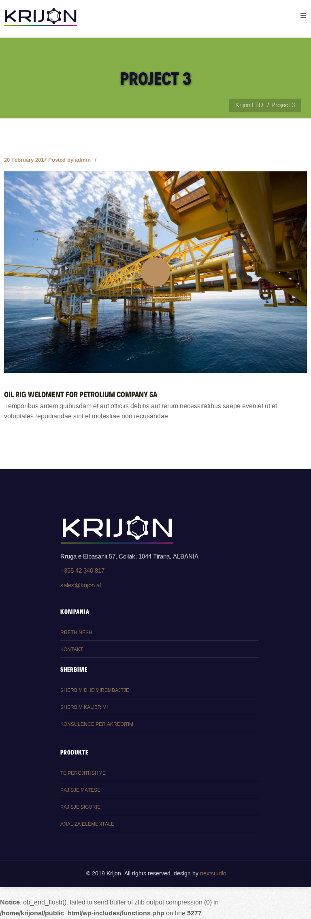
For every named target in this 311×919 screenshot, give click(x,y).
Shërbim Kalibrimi (84, 707)
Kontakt (71, 650)
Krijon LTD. (250, 105)
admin (83, 159)
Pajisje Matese (80, 790)
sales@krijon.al (80, 585)
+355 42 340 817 (82, 571)
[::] (155, 272)
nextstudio (213, 873)
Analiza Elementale (87, 824)
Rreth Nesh (76, 633)
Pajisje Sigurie (80, 807)
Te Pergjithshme (83, 773)
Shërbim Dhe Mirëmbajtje (94, 690)
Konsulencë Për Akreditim (96, 724)
